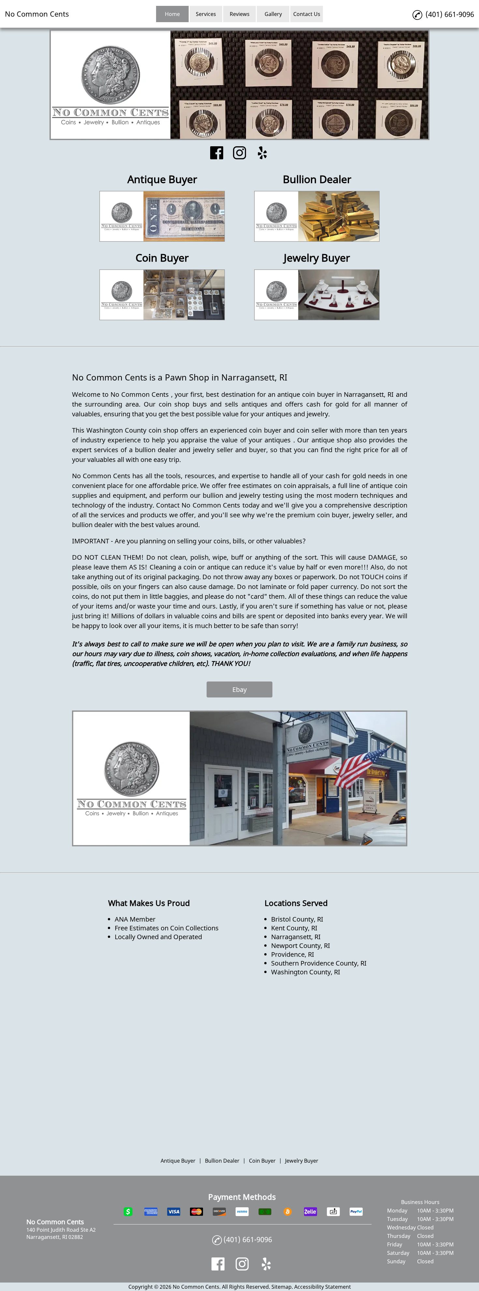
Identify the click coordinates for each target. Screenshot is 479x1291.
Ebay (239, 689)
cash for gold (329, 404)
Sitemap (281, 1286)
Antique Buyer (178, 1160)
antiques (256, 404)
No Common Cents (140, 394)
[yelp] (262, 153)
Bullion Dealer (222, 1160)
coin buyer (318, 394)
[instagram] (239, 153)
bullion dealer (157, 449)
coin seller (313, 430)
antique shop (333, 440)
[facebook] (216, 153)
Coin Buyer (262, 1160)
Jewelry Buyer (301, 1160)
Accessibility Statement (322, 1286)
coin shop (176, 404)
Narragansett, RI (370, 394)
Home (172, 14)
